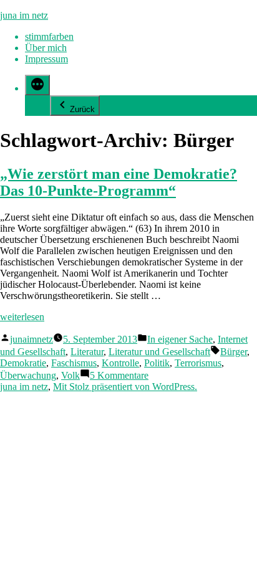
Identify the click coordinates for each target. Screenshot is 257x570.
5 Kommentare (119, 375)
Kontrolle (120, 363)
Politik (157, 363)
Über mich (46, 47)
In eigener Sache (180, 339)
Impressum (46, 59)
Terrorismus (198, 363)
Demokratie (23, 363)
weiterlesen (22, 316)
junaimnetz (31, 339)
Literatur (87, 351)
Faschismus (74, 363)
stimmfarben (49, 36)
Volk (70, 375)
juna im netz (24, 15)
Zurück (82, 109)
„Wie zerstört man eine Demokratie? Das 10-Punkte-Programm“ (118, 182)
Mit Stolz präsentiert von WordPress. (125, 386)
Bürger (233, 351)
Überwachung (28, 375)
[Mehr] (37, 85)
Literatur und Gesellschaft (159, 351)
